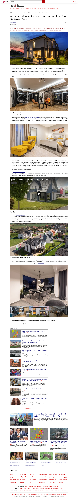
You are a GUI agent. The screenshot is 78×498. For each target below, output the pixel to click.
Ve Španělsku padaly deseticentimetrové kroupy (33, 388)
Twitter (18, 494)
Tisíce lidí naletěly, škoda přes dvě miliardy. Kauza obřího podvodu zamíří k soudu (34, 341)
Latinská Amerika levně (53, 480)
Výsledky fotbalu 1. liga (34, 476)
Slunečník (37, 488)
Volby (24, 8)
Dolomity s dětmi (52, 482)
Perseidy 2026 (39, 486)
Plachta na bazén (27, 488)
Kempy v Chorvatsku (53, 474)
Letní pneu (42, 490)
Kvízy (41, 9)
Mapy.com (26, 486)
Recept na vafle (42, 480)
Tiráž (29, 494)
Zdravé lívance (42, 477)
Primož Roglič (22, 480)
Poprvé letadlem (52, 476)
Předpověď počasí (32, 486)
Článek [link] (12, 180)
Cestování (24, 9)
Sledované (61, 9)
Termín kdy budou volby (14, 479)
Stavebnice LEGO (29, 490)
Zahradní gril (56, 488)
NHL (30, 482)
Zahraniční (27, 8)
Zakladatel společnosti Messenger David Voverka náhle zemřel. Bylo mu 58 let (35, 360)
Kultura (45, 8)
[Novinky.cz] (17, 5)
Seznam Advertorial (13, 22)
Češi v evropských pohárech (54, 486)
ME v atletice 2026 (33, 479)
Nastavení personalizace (61, 494)
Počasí (47, 9)
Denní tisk (56, 9)
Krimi (43, 8)
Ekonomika (50, 8)
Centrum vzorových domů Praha (32, 117)
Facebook (14, 494)
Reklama (21, 494)
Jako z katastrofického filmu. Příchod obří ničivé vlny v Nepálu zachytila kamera (58, 442)
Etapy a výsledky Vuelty (24, 476)
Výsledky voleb (12, 477)
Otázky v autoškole (62, 480)
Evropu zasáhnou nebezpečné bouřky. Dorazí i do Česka (33, 331)
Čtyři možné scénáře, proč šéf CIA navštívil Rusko (18, 441)
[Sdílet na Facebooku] (23, 323)
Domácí (20, 8)
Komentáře (39, 8)
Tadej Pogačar (22, 479)
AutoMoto (17, 9)
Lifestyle (53, 8)
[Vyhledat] (43, 1)
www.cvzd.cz (41, 263)
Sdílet (67, 22)
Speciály (44, 9)
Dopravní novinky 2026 (63, 477)
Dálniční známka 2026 (63, 476)
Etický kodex (40, 494)
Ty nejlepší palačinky (43, 474)
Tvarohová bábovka (43, 479)
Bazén (21, 488)
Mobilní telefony (22, 490)
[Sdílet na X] (25, 323)
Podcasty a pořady (33, 9)
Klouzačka (42, 488)
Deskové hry (47, 490)
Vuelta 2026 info (23, 474)
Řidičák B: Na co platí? (63, 479)
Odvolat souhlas (53, 494)
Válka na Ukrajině (33, 8)
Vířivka (61, 488)
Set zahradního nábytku (49, 488)
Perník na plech (42, 482)
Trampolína (33, 488)
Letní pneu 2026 (62, 474)
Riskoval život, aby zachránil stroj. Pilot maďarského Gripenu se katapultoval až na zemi (34, 351)
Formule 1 (31, 480)
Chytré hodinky (57, 490)
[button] (39, 48)
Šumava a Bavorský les (53, 477)
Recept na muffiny (42, 476)
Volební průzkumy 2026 (14, 476)
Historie (28, 9)
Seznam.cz (74, 1)
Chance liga (32, 474)
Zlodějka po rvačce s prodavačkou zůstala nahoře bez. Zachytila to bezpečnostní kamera (34, 379)
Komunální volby (13, 482)
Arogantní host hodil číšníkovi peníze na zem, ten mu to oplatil (34, 370)
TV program (52, 9)
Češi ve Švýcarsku (52, 479)
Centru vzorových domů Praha (19, 172)
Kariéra (25, 494)
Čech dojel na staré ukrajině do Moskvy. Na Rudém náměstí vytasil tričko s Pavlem (50, 414)
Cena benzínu (45, 486)
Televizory (52, 490)
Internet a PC (12, 9)
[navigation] (1, 2)
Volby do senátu (13, 480)
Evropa (23, 353)
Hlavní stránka (12, 8)
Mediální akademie (34, 494)
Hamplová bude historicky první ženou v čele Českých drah (34, 398)
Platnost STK (61, 482)
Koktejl (57, 8)
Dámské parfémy (36, 490)
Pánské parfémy (64, 490)
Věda (21, 9)
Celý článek (36, 422)
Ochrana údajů (46, 494)
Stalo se (17, 8)
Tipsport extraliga (33, 477)
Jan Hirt (21, 477)
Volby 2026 (12, 474)
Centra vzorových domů (20, 215)
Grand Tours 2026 (23, 482)
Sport (38, 9)
